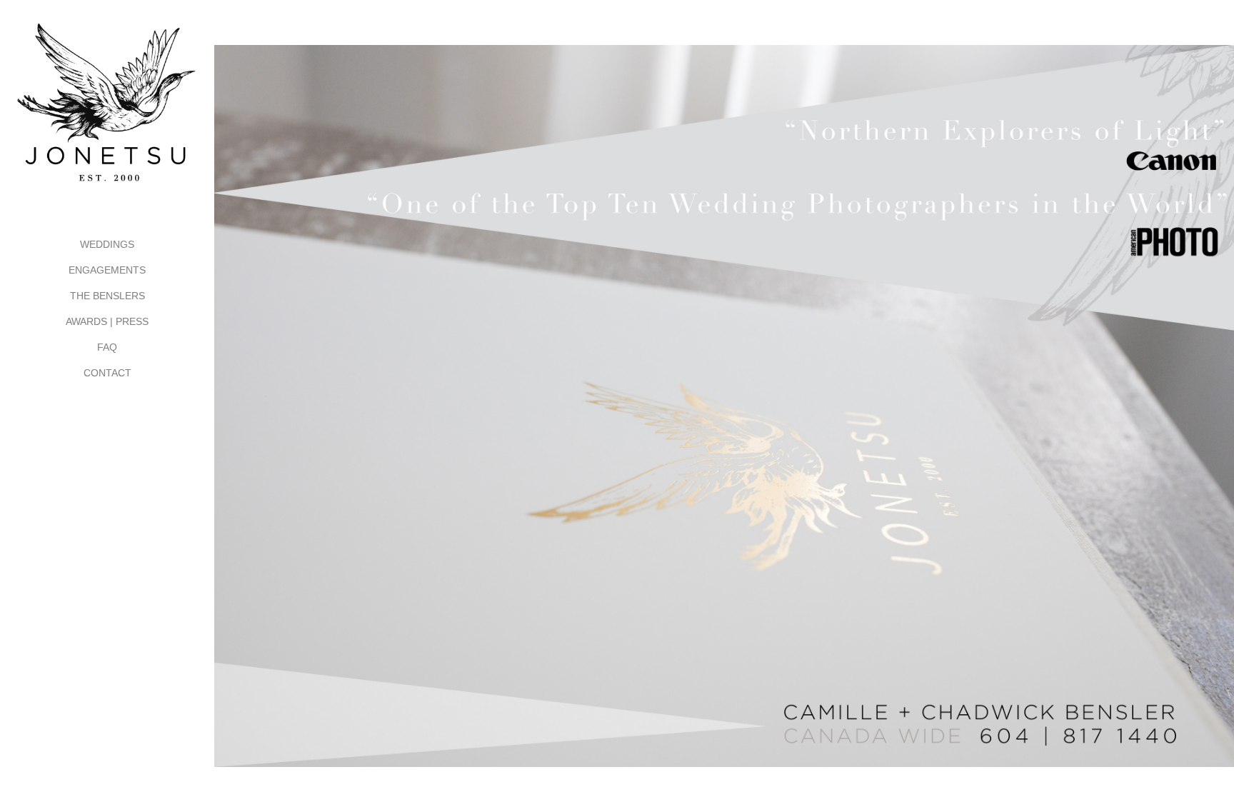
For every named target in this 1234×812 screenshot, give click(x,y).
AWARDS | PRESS (107, 321)
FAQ (107, 347)
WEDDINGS (107, 244)
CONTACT (107, 373)
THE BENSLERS (107, 295)
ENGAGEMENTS (107, 270)
